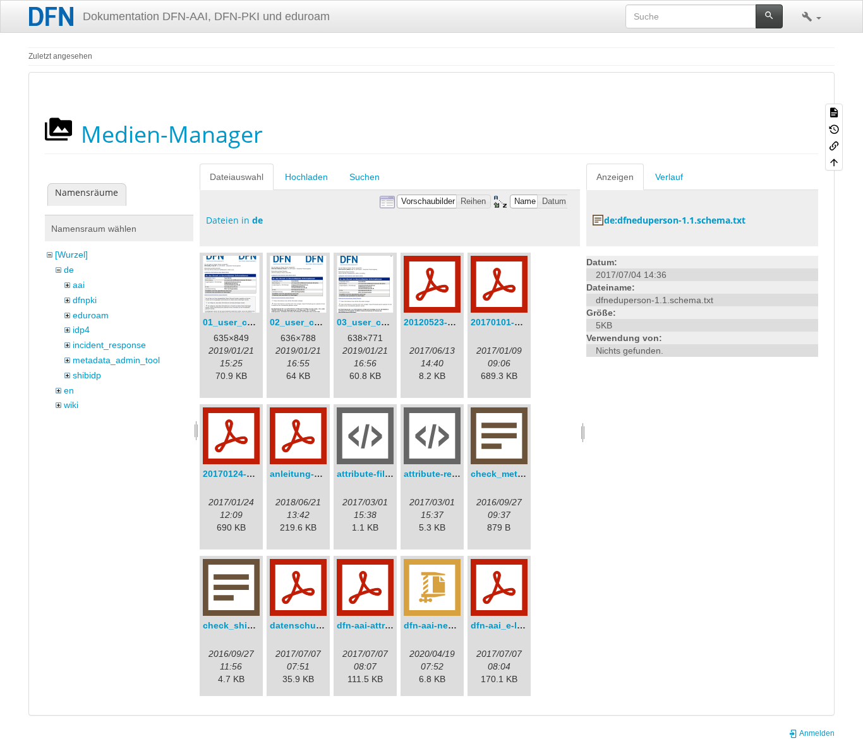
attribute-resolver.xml (449, 474)
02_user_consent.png (317, 322)
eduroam (91, 315)
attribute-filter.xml (375, 474)
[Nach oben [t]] (834, 161)
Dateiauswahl (236, 177)
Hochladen (306, 177)
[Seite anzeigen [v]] (834, 111)
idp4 (81, 330)
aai (79, 285)
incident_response (109, 345)
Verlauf (669, 177)
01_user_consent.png (250, 322)
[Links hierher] (834, 145)
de (69, 270)
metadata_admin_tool (116, 360)
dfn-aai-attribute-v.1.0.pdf (392, 625)
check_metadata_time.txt (525, 474)
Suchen (364, 177)
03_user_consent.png (384, 322)
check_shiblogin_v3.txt (253, 625)
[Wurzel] (71, 254)
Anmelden (816, 733)
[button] (811, 16)
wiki (71, 405)
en (69, 390)
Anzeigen (615, 177)
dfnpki (85, 300)
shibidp (87, 375)
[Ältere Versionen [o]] (834, 128)
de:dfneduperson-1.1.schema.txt (674, 220)
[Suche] (769, 16)
